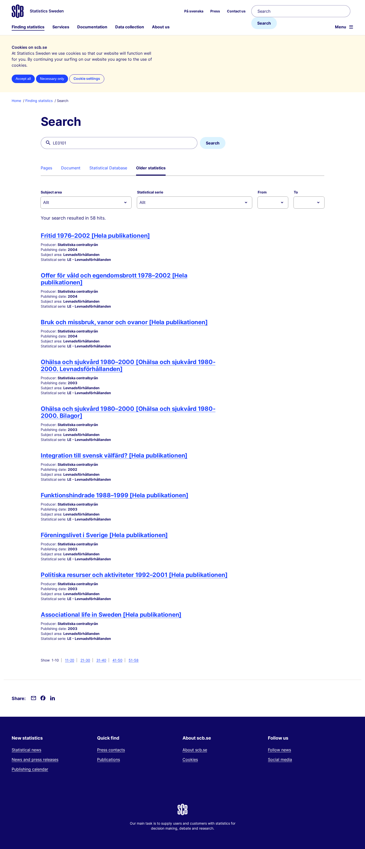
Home (16, 100)
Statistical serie (150, 192)
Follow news (279, 749)
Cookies (190, 759)
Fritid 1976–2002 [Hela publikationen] (95, 235)
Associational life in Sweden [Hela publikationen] (111, 614)
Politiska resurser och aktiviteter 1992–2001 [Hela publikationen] (134, 574)
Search (264, 23)
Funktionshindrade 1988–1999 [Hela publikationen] (114, 495)
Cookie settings (86, 79)
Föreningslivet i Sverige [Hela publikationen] (104, 535)
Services (60, 26)
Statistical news (26, 749)
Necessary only (52, 79)
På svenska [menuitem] (193, 11)
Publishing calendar (30, 769)
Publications (108, 759)
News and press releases (35, 759)
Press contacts (111, 749)
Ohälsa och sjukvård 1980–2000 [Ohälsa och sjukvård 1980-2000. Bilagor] (128, 412)
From (262, 192)
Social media (280, 759)
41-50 (117, 660)
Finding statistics (28, 26)
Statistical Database (108, 167)
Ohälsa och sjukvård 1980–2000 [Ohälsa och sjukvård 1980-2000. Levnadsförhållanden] (128, 365)
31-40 (101, 660)
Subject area (51, 192)
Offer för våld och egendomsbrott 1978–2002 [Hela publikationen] (114, 279)
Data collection (129, 26)
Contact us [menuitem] (236, 11)
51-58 (134, 660)
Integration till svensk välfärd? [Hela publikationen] (114, 455)
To (296, 192)
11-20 (69, 660)
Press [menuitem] (215, 11)
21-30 (85, 660)
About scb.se (194, 749)
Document (70, 167)
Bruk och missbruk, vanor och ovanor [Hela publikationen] (124, 322)
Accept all (23, 79)
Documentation (92, 26)
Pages (46, 167)
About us (161, 26)
